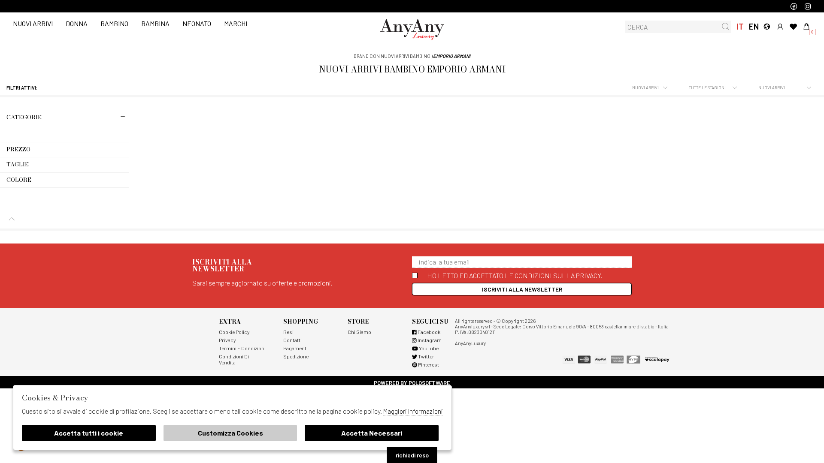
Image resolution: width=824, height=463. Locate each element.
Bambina (155, 23)
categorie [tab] (24, 117)
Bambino (114, 23)
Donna (77, 23)
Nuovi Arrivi (33, 23)
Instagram (429, 340)
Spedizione (296, 356)
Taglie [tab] (17, 164)
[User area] (780, 26)
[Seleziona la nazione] (766, 26)
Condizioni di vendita (234, 359)
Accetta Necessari (371, 433)
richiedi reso (412, 455)
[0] (806, 26)
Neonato (196, 23)
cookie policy (234, 332)
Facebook (428, 332)
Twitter (425, 356)
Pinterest (428, 364)
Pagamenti (295, 348)
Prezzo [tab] (18, 149)
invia (725, 26)
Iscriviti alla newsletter (522, 289)
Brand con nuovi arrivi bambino (392, 56)
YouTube (428, 348)
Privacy (227, 340)
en (753, 26)
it (740, 26)
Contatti (292, 340)
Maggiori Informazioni (413, 411)
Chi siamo (359, 332)
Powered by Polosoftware (412, 382)
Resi (288, 332)
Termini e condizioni (242, 348)
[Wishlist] (793, 26)
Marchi (235, 23)
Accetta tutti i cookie (88, 433)
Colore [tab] (18, 179)
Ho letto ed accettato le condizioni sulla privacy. (515, 275)
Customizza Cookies (230, 433)
